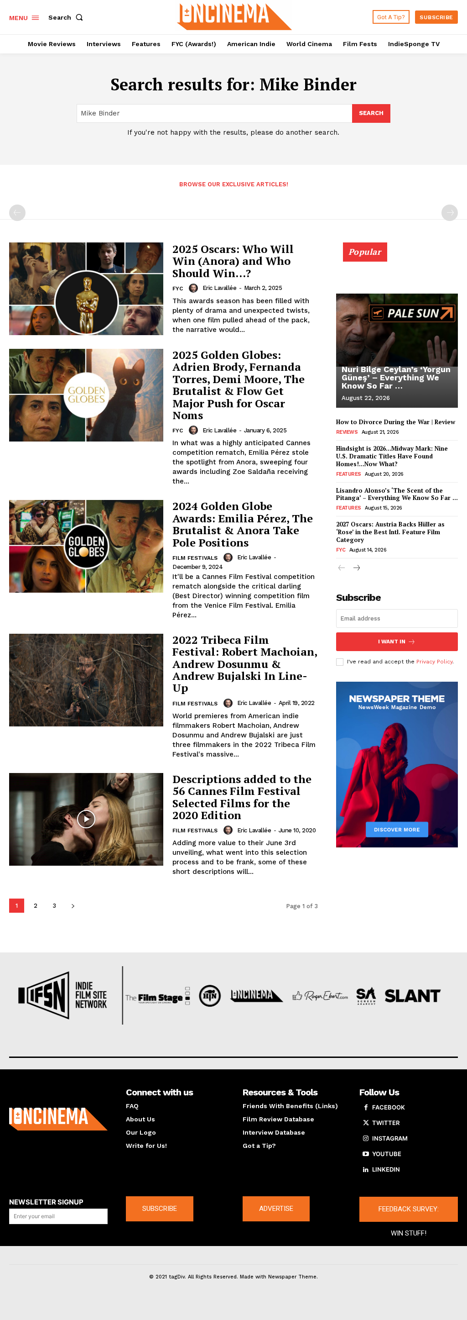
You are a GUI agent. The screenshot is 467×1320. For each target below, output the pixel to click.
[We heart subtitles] (234, 16)
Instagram (390, 1138)
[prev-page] (17, 213)
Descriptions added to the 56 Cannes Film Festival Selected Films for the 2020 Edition (241, 797)
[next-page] (72, 906)
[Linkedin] (365, 1169)
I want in (391, 641)
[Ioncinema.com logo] (58, 1119)
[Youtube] (365, 1154)
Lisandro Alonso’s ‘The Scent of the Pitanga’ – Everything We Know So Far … (397, 494)
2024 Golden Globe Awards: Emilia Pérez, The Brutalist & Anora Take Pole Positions (242, 524)
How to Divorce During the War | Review (395, 422)
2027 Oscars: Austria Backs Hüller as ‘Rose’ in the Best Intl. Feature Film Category (390, 532)
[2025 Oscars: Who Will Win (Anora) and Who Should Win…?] (86, 288)
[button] (67, 17)
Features (348, 474)
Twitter (386, 1122)
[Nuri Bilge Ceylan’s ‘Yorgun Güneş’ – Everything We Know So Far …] (397, 330)
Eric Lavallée (219, 287)
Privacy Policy (434, 661)
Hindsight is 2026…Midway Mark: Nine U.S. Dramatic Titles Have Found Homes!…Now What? (392, 456)
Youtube (386, 1153)
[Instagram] (365, 1138)
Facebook (388, 1107)
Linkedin (386, 1169)
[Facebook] (365, 1107)
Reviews (347, 432)
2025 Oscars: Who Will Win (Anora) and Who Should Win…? (233, 261)
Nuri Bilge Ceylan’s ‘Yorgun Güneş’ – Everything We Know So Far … (396, 377)
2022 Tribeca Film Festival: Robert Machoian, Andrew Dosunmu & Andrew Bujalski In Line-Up (244, 663)
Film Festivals (195, 558)
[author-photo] (195, 288)
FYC (177, 288)
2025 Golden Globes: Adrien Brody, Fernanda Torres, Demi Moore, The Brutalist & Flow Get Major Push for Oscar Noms (238, 384)
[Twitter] (365, 1123)
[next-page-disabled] (449, 213)
